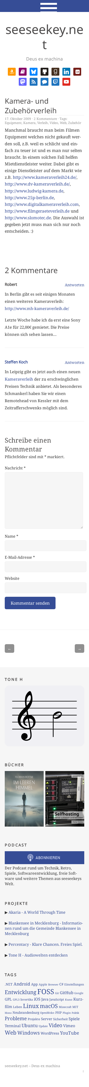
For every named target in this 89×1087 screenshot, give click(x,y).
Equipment (13, 122)
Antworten (74, 284)
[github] (44, 71)
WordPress (50, 1033)
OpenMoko (47, 1012)
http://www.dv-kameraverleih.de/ (37, 184)
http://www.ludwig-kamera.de (34, 191)
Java (44, 999)
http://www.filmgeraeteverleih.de (37, 211)
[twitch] (55, 81)
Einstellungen (74, 984)
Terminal (13, 1025)
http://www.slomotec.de (28, 217)
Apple (43, 984)
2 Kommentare (45, 118)
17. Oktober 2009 (18, 118)
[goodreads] (55, 71)
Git (57, 993)
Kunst (68, 999)
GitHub (66, 992)
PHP (58, 1012)
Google (78, 993)
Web (63, 122)
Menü (44, 6)
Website (12, 578)
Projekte (34, 1019)
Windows (28, 1032)
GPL (8, 999)
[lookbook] (77, 71)
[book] (23, 71)
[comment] (44, 81)
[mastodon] (23, 81)
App (34, 984)
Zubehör (74, 122)
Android (22, 984)
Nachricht (15, 468)
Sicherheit (60, 1019)
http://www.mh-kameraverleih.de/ (37, 308)
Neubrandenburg (26, 1012)
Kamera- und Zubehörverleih (31, 105)
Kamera (29, 122)
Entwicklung (20, 992)
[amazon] (12, 71)
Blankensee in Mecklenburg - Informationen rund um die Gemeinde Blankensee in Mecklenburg (44, 928)
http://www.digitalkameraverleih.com (42, 204)
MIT (75, 1007)
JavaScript (56, 999)
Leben (17, 1007)
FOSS (45, 991)
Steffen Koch (16, 362)
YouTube (69, 1033)
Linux (31, 1006)
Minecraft (65, 1007)
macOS (49, 1006)
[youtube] (66, 81)
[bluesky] (33, 71)
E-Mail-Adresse (20, 557)
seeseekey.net (44, 37)
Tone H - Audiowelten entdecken (38, 955)
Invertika (26, 999)
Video (54, 122)
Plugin (67, 1012)
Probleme (16, 1018)
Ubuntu (30, 1025)
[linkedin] (66, 71)
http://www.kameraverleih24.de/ (44, 177)
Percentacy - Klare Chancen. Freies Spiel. (46, 944)
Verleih (42, 122)
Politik (75, 1012)
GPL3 (16, 999)
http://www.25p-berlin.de (29, 197)
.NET (9, 984)
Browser (53, 984)
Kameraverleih (19, 379)
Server (46, 1018)
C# (61, 984)
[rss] (33, 81)
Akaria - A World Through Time (37, 912)
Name (11, 536)
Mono (8, 1012)
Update (43, 1026)
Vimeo (69, 1025)
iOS (37, 999)
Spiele (74, 1018)
